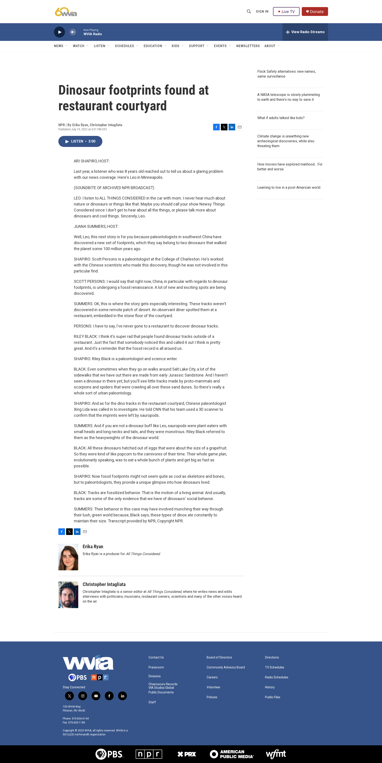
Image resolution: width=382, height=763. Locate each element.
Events (220, 46)
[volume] (72, 32)
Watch (78, 46)
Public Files (272, 697)
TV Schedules (274, 667)
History (270, 687)
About (269, 46)
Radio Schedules (276, 677)
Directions (272, 657)
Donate (317, 11)
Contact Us (156, 657)
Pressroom (156, 667)
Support (196, 46)
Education (153, 46)
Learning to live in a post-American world (288, 187)
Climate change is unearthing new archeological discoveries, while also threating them (285, 141)
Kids (176, 46)
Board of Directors (219, 657)
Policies (212, 697)
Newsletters (248, 46)
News (58, 46)
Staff (152, 702)
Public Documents (161, 692)
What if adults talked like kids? (281, 118)
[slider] (79, 32)
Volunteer (213, 687)
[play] (59, 32)
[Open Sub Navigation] (67, 46)
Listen (99, 46)
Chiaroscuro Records (163, 684)
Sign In (262, 11)
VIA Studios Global (161, 687)
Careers (212, 677)
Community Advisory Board (226, 667)
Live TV (288, 11)
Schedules (124, 46)
